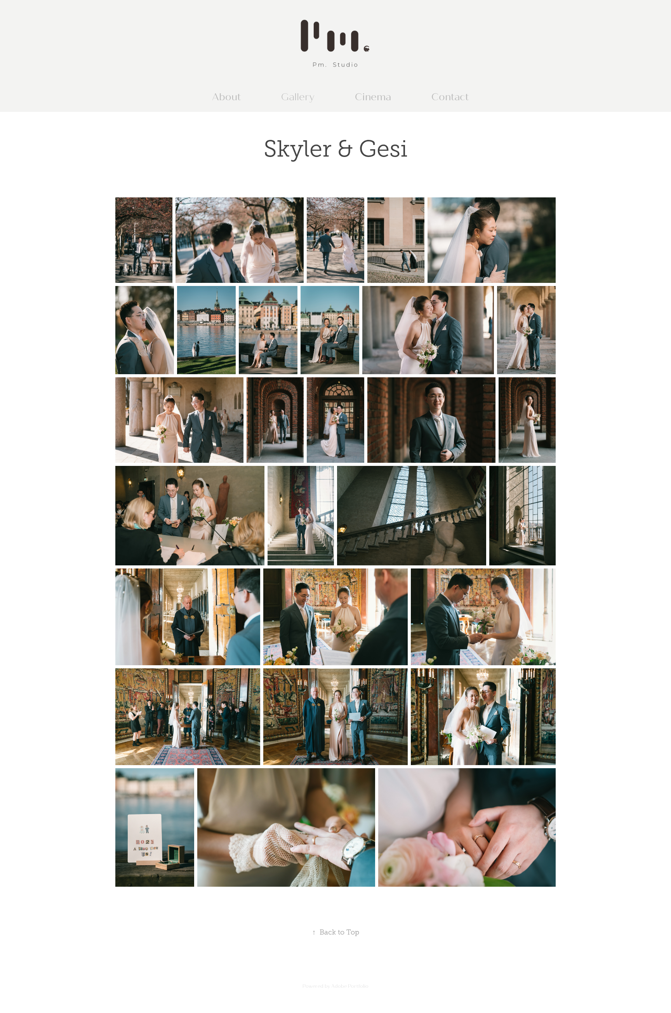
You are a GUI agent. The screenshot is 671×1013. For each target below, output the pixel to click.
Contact (450, 97)
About (226, 97)
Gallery (298, 97)
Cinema (373, 97)
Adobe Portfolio (350, 986)
